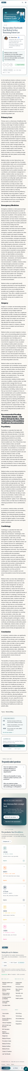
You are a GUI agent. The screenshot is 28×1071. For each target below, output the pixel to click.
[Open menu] (25, 2)
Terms (8, 1064)
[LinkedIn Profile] (19, 37)
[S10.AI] (5, 947)
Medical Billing (9, 711)
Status (12, 1064)
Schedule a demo (13, 745)
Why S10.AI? (5, 978)
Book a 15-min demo (10, 817)
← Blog (5, 25)
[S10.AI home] (5, 2)
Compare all (6, 841)
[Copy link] (21, 1068)
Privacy (3, 1064)
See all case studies (7, 732)
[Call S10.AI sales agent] (22, 2)
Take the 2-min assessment (12, 821)
